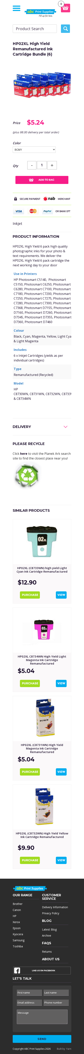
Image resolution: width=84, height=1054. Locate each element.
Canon (17, 910)
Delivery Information (55, 907)
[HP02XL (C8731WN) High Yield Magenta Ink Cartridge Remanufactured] (42, 718)
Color (17, 143)
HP (14, 916)
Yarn (68, 1048)
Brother (17, 904)
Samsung (18, 940)
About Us (51, 959)
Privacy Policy (50, 913)
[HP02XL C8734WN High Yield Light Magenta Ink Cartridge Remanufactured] (42, 630)
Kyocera (18, 934)
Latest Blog (49, 929)
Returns (47, 951)
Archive (46, 935)
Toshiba (18, 946)
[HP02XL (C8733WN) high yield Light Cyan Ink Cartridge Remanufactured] (42, 541)
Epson (17, 928)
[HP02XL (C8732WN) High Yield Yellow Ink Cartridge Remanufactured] (42, 807)
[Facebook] (42, 971)
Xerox (16, 922)
